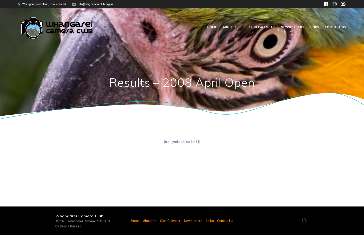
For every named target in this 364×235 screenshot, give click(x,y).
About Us (231, 27)
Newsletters (292, 27)
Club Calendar (262, 27)
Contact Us (335, 27)
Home (212, 27)
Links (314, 27)
